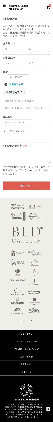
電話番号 (7, 117)
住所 (5, 71)
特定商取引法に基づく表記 (26, 349)
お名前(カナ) (9, 57)
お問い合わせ (26, 356)
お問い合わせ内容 (12, 145)
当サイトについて (26, 334)
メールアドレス (11, 131)
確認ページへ (26, 185)
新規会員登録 (26, 364)
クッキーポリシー (21, 412)
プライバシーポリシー (26, 341)
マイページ (26, 372)
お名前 (6, 43)
